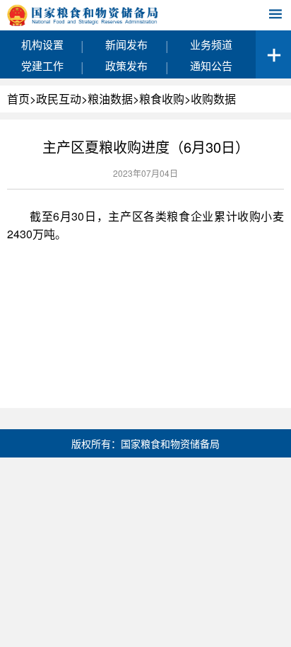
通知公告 (211, 65)
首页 (18, 99)
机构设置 (42, 44)
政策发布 (126, 65)
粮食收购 (161, 99)
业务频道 (211, 44)
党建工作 (42, 65)
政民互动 (58, 99)
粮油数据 (110, 99)
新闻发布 (126, 44)
